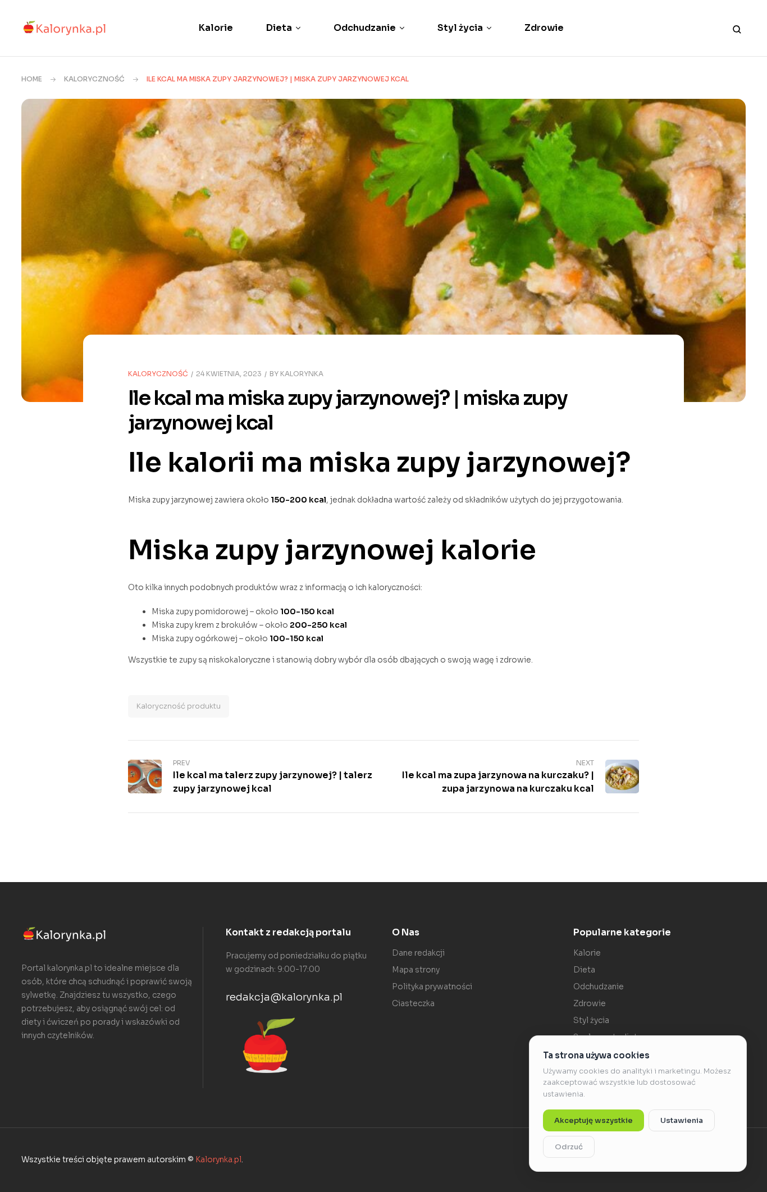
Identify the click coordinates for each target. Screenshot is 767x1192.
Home (31, 79)
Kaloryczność (94, 79)
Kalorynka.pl (218, 1159)
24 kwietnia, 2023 (229, 373)
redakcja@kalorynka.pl (284, 997)
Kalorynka (301, 373)
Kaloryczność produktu (178, 706)
